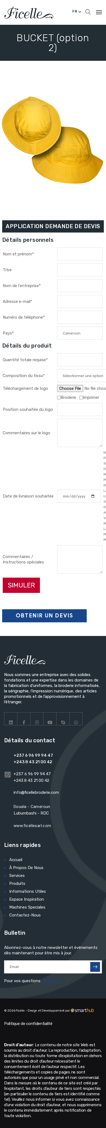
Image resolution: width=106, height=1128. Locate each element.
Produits (17, 883)
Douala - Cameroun (32, 806)
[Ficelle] (28, 12)
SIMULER (21, 585)
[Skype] (63, 718)
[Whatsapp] (76, 718)
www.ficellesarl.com (32, 825)
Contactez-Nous (25, 915)
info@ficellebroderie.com (36, 792)
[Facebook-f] (23, 718)
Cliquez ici (51, 980)
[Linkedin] (10, 718)
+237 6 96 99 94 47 (33, 755)
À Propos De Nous (26, 867)
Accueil (15, 859)
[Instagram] (36, 718)
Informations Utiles (27, 891)
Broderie (68, 397)
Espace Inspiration (26, 899)
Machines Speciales (27, 907)
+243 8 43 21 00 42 (33, 761)
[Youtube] (50, 718)
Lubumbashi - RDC (31, 813)
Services (17, 875)
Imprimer (91, 397)
